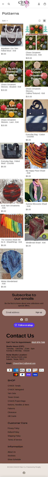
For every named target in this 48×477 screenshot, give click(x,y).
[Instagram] (26, 319)
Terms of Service (15, 440)
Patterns (11, 408)
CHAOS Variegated (16, 389)
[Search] (9, 4)
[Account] (39, 4)
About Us (12, 452)
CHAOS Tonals (14, 386)
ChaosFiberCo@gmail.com (24, 363)
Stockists (11, 456)
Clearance (12, 412)
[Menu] (3, 4)
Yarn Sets (12, 393)
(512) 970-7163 (38, 342)
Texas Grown (13, 397)
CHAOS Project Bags (17, 401)
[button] (5, 21)
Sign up (39, 312)
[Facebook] (21, 319)
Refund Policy (13, 432)
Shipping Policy (14, 436)
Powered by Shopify (33, 467)
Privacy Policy (13, 428)
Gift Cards (12, 416)
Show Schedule (14, 459)
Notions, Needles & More (18, 405)
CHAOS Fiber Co (19, 467)
